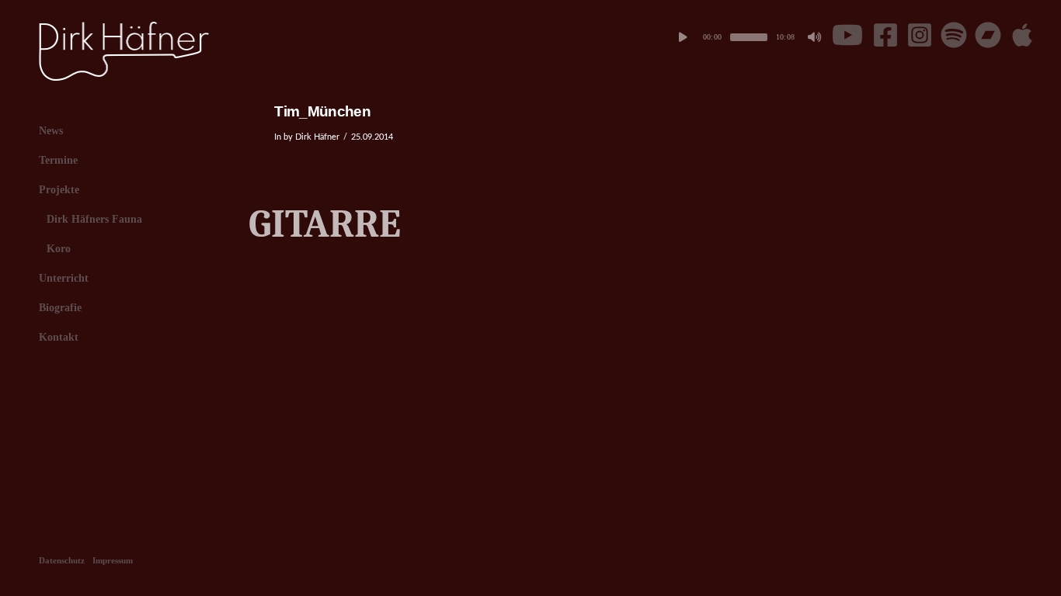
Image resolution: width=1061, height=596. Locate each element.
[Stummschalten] (814, 37)
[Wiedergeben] (682, 37)
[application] (748, 37)
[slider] (748, 37)
